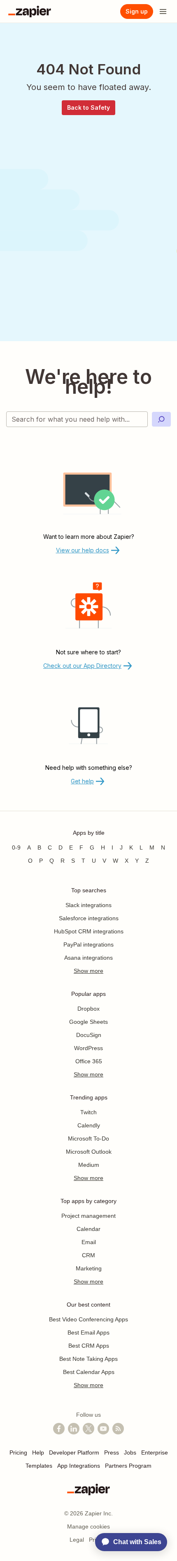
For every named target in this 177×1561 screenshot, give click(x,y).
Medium (88, 1165)
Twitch (88, 1112)
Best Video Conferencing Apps (88, 1319)
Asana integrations (88, 957)
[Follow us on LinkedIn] (73, 1428)
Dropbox (88, 1008)
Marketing (89, 1268)
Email (89, 1242)
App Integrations (78, 1465)
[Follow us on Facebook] (59, 1428)
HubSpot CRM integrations (88, 931)
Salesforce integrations (89, 918)
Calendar (88, 1229)
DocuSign (88, 1035)
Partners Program (128, 1465)
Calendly (88, 1125)
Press (111, 1452)
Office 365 (88, 1061)
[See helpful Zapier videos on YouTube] (103, 1428)
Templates (39, 1465)
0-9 (16, 847)
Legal (77, 1539)
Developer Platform (74, 1452)
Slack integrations (88, 905)
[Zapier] (29, 11)
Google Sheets (88, 1021)
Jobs (130, 1452)
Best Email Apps (88, 1332)
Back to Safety (88, 107)
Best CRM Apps (88, 1345)
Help (38, 1452)
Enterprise (154, 1452)
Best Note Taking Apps (88, 1358)
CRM (88, 1255)
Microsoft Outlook (89, 1151)
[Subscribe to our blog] (118, 1428)
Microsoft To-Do (88, 1138)
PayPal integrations (88, 944)
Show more (88, 971)
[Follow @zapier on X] (88, 1428)
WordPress (88, 1048)
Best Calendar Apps (88, 1372)
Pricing (18, 1452)
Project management (88, 1215)
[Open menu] (163, 11)
